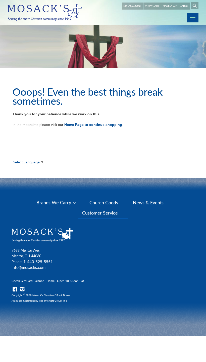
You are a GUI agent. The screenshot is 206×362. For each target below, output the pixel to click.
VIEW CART (152, 6)
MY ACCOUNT (132, 6)
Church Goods (103, 203)
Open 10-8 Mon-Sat (70, 280)
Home (50, 280)
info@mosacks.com (28, 268)
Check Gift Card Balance (28, 280)
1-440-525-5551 (38, 262)
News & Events (148, 203)
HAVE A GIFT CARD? (175, 6)
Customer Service (100, 213)
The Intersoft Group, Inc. (53, 300)
